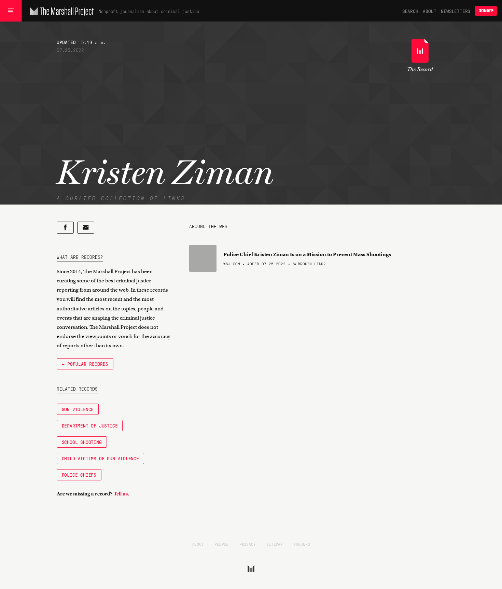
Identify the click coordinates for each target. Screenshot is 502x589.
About (429, 11)
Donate (485, 10)
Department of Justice (90, 425)
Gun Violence (78, 409)
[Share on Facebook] (65, 228)
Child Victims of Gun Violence (100, 458)
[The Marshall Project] (60, 11)
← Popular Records (85, 364)
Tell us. (121, 494)
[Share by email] (85, 228)
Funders (302, 544)
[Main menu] (11, 11)
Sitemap (274, 544)
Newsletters (455, 11)
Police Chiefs (79, 475)
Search (410, 11)
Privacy (247, 544)
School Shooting (82, 442)
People (221, 544)
